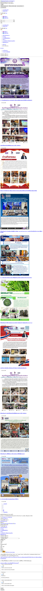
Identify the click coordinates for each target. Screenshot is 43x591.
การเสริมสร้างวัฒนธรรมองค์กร (9, 40)
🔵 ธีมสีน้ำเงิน (5, 17)
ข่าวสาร (4, 36)
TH (1, 22)
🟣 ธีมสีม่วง (5, 16)
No (3, 566)
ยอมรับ (2, 588)
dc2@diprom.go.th (3, 521)
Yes (3, 565)
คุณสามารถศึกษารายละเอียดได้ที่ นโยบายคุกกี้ (9, 563)
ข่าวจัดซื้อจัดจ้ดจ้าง (6, 38)
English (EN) (5, 26)
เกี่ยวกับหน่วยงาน (6, 35)
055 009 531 (4, 517)
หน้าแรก (4, 44)
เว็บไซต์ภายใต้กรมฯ (4, 55)
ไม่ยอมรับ (2, 589)
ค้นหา (1, 20)
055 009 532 (9, 517)
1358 (6, 13)
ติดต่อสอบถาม (5, 42)
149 (3, 510)
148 (3, 509)
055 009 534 (5, 518)
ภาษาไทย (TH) (3, 7)
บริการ (4, 39)
